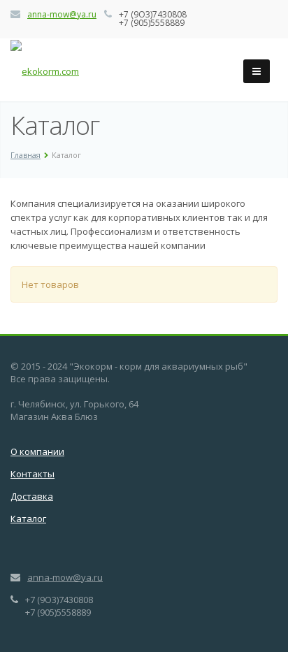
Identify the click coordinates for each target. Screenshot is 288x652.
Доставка (31, 496)
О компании (37, 451)
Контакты (32, 474)
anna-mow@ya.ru (61, 14)
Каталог (28, 518)
